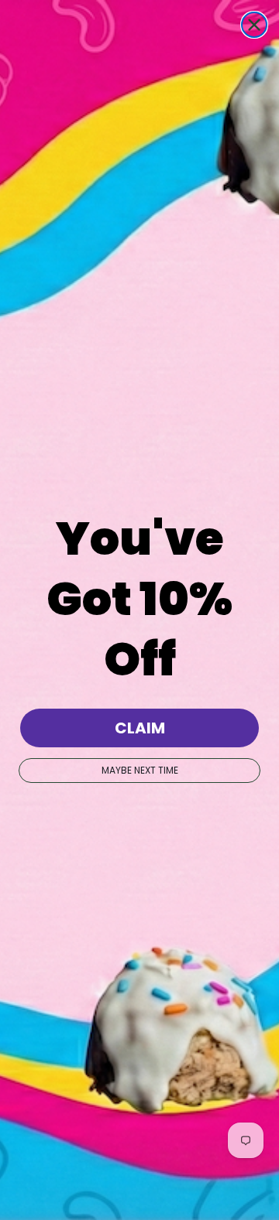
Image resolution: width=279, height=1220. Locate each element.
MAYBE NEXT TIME (140, 770)
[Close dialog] (254, 24)
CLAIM (140, 728)
